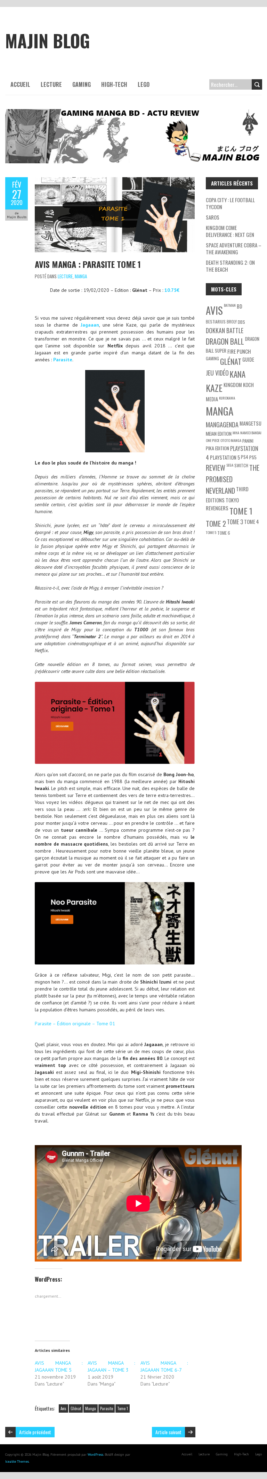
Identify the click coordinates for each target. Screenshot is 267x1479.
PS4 (244, 456)
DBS (241, 322)
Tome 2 (216, 523)
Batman (230, 305)
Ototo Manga (230, 440)
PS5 (253, 457)
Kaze (214, 387)
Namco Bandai (250, 432)
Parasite (62, 359)
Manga (81, 276)
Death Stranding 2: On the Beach (230, 265)
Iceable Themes (17, 1461)
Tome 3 (235, 522)
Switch (241, 465)
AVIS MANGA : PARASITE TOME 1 (88, 264)
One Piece (212, 440)
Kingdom (233, 384)
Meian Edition (219, 433)
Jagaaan (90, 325)
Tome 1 (122, 1408)
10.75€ (171, 290)
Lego (143, 84)
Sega (229, 465)
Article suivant (168, 1432)
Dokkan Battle (224, 330)
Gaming (81, 84)
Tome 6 (223, 532)
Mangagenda (222, 424)
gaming (212, 358)
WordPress (95, 1454)
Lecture (51, 84)
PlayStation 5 (225, 457)
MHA (236, 432)
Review (215, 467)
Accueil (20, 84)
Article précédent (35, 1432)
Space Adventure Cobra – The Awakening (233, 248)
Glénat (76, 1408)
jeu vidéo (217, 372)
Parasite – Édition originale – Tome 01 (75, 1023)
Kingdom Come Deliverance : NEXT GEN (230, 231)
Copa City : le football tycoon (230, 203)
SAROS (212, 217)
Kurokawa (227, 398)
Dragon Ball (225, 341)
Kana (237, 374)
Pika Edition (217, 448)
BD (239, 306)
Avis (63, 1408)
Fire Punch (239, 351)
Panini (247, 440)
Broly (232, 321)
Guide (248, 359)
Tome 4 (251, 521)
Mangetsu (250, 423)
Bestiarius (216, 321)
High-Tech (114, 84)
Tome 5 (211, 532)
